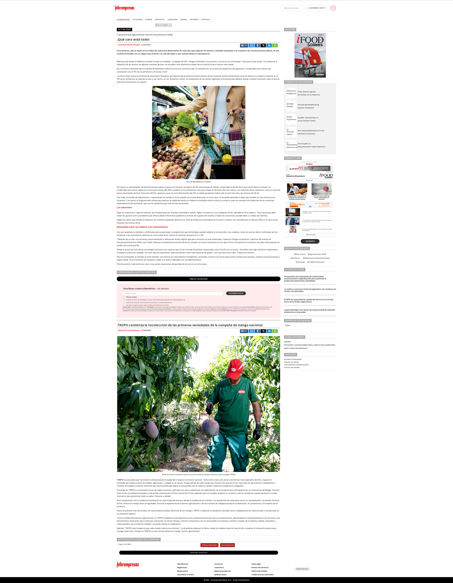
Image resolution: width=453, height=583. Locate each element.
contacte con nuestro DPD (155, 311)
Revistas (205, 20)
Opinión (148, 20)
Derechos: (224, 309)
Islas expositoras (307, 121)
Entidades (194, 20)
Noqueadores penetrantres (312, 147)
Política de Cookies (259, 571)
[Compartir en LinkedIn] (269, 45)
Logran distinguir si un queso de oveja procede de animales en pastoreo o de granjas (309, 311)
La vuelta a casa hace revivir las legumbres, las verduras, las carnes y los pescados (310, 290)
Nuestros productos (222, 571)
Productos (160, 20)
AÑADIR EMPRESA (302, 569)
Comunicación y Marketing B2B (296, 365)
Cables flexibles (306, 108)
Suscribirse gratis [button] (317, 8)
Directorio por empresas (295, 348)
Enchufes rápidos (306, 134)
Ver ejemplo (163, 288)
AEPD (224, 311)
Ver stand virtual (227, 545)
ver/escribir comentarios (198, 553)
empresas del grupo (197, 309)
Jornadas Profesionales (293, 359)
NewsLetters (182, 571)
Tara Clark (196, 182)
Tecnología (173, 20)
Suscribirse (310, 241)
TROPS (120, 480)
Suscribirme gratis (236, 293)
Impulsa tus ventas (291, 362)
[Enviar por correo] (251, 45)
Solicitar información (209, 545)
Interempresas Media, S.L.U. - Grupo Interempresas (230, 580)
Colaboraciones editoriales (263, 575)
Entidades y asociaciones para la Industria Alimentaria (309, 345)
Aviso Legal (142, 305)
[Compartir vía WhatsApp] (275, 45)
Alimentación (123, 20)
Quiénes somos (220, 575)
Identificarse (182, 564)
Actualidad (138, 20)
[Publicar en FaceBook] (257, 45)
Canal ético (219, 567)
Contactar (218, 564)
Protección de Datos (260, 567)
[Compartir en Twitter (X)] (263, 45)
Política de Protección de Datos (159, 305)
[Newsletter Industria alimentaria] (310, 197)
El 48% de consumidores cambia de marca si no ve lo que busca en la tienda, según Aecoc (308, 300)
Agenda (183, 20)
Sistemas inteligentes (309, 95)
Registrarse (182, 567)
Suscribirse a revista (185, 575)
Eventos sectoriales (292, 367)
